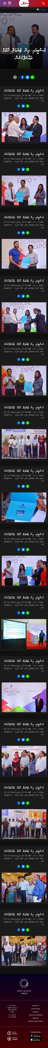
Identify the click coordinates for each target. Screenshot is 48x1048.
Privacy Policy (35, 1009)
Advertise (36, 1012)
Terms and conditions (36, 1015)
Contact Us (35, 1005)
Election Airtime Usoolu (35, 1021)
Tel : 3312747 (12, 1015)
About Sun (36, 1018)
